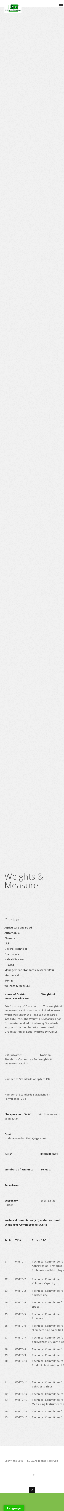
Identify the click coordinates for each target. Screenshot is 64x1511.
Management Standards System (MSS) (29, 970)
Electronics (11, 954)
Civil (7, 943)
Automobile (12, 933)
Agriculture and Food (18, 927)
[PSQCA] (13, 11)
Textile (9, 980)
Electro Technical (15, 948)
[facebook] (34, 1475)
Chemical (10, 938)
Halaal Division (14, 959)
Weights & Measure (17, 986)
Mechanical (11, 975)
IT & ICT (9, 964)
